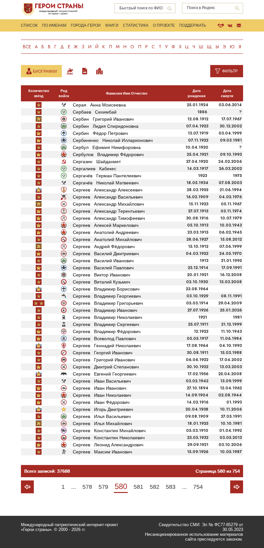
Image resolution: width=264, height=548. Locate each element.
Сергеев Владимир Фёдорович (106, 331)
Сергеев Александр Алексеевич (107, 189)
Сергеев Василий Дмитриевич (106, 253)
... (73, 487)
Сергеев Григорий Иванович (104, 359)
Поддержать (192, 25)
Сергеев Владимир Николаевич (107, 317)
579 (103, 487)
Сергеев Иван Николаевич (102, 395)
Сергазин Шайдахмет (97, 161)
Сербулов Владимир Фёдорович (108, 154)
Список (29, 25)
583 (170, 487)
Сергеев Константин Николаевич (109, 437)
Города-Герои (86, 25)
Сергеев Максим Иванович (102, 451)
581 (138, 487)
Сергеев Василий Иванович (103, 260)
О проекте (164, 25)
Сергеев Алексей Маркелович (105, 225)
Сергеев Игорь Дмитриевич (103, 409)
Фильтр (230, 71)
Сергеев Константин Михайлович (109, 430)
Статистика (135, 25)
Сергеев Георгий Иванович (102, 352)
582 (154, 487)
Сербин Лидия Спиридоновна (105, 126)
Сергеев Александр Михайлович (108, 204)
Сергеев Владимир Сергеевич (106, 324)
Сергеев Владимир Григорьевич (108, 303)
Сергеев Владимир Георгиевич (107, 296)
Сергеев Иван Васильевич (102, 381)
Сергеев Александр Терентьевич (109, 211)
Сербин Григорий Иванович (103, 119)
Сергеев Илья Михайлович (102, 423)
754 (198, 487)
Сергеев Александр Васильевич (108, 197)
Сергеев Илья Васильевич (102, 416)
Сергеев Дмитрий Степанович (106, 366)
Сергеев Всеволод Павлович (104, 338)
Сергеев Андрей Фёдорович (104, 246)
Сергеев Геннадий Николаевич (107, 345)
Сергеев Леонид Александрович (108, 444)
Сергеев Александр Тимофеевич (109, 218)
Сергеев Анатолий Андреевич (105, 232)
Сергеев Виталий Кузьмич (101, 281)
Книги (111, 25)
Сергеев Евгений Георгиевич (104, 373)
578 (87, 487)
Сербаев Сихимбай (95, 112)
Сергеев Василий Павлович (103, 267)
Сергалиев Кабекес (94, 168)
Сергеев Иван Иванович (99, 388)
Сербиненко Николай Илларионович (113, 140)
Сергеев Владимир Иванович (105, 310)
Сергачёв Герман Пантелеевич (107, 175)
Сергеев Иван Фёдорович (101, 402)
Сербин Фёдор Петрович (100, 133)
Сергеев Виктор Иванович (101, 274)
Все (27, 46)
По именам (54, 25)
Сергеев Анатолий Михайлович (107, 239)
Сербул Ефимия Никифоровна (107, 147)
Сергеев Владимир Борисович (106, 289)
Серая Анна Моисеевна (99, 104)
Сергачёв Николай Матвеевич (105, 182)
